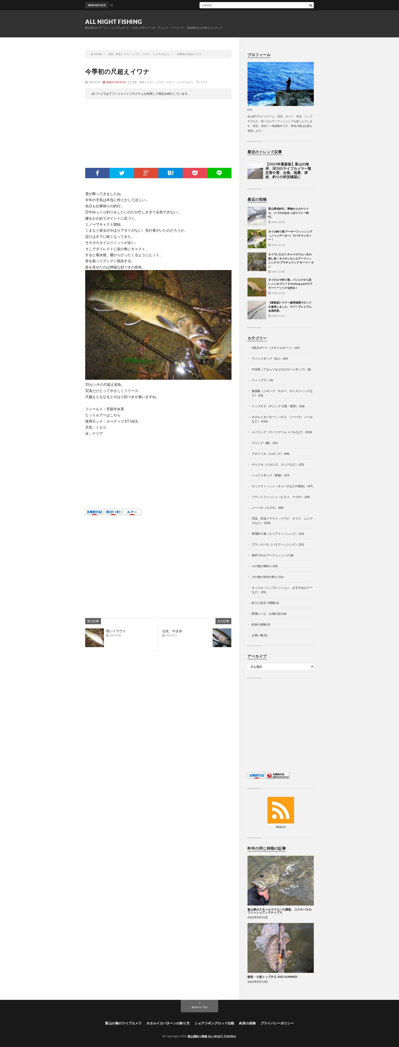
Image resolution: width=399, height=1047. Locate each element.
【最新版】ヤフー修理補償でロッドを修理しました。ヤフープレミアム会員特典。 (290, 306)
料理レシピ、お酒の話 (266, 613)
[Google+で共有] (146, 173)
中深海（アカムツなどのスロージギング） (279, 369)
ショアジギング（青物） (268, 475)
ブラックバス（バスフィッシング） (275, 544)
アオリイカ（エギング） (268, 453)
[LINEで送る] (219, 173)
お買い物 (257, 635)
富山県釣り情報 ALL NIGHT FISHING (212, 1036)
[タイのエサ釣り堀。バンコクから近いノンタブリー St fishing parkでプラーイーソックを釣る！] (257, 287)
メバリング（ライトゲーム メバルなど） (278, 432)
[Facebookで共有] (97, 173)
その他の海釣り (262, 566)
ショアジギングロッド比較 (214, 1023)
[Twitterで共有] (122, 173)
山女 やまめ (172, 631)
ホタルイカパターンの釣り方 (168, 1023)
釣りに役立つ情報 (263, 603)
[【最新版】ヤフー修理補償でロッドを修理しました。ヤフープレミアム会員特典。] (257, 310)
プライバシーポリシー (277, 1023)
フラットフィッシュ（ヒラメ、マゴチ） (278, 497)
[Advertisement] (158, 135)
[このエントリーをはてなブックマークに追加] (170, 173)
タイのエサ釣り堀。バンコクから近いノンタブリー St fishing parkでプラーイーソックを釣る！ (290, 283)
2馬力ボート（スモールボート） (273, 347)
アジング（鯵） (262, 443)
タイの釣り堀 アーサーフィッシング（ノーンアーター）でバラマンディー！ (290, 235)
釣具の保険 (259, 624)
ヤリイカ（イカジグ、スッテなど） (275, 464)
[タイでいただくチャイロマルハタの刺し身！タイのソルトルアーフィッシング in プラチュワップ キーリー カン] (257, 261)
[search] (311, 5)
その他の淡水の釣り (265, 577)
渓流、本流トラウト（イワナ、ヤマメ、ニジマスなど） (163, 82)
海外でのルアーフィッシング (270, 555)
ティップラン (260, 380)
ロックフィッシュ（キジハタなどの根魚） (279, 486)
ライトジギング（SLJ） (267, 358)
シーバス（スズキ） (265, 507)
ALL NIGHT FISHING (113, 22)
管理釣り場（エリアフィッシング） (275, 533)
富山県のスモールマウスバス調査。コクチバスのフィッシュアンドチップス (280, 911)
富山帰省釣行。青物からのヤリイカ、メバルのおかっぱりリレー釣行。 (233, 5)
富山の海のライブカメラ (123, 1023)
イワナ (204, 82)
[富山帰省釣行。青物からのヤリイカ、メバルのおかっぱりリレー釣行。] (257, 216)
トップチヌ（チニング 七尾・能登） (275, 406)
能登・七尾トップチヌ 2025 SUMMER (272, 976)
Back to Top (199, 1007)
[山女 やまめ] (222, 637)
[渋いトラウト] (94, 637)
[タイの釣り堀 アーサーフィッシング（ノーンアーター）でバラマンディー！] (257, 239)
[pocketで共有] (195, 173)
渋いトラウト (116, 631)
